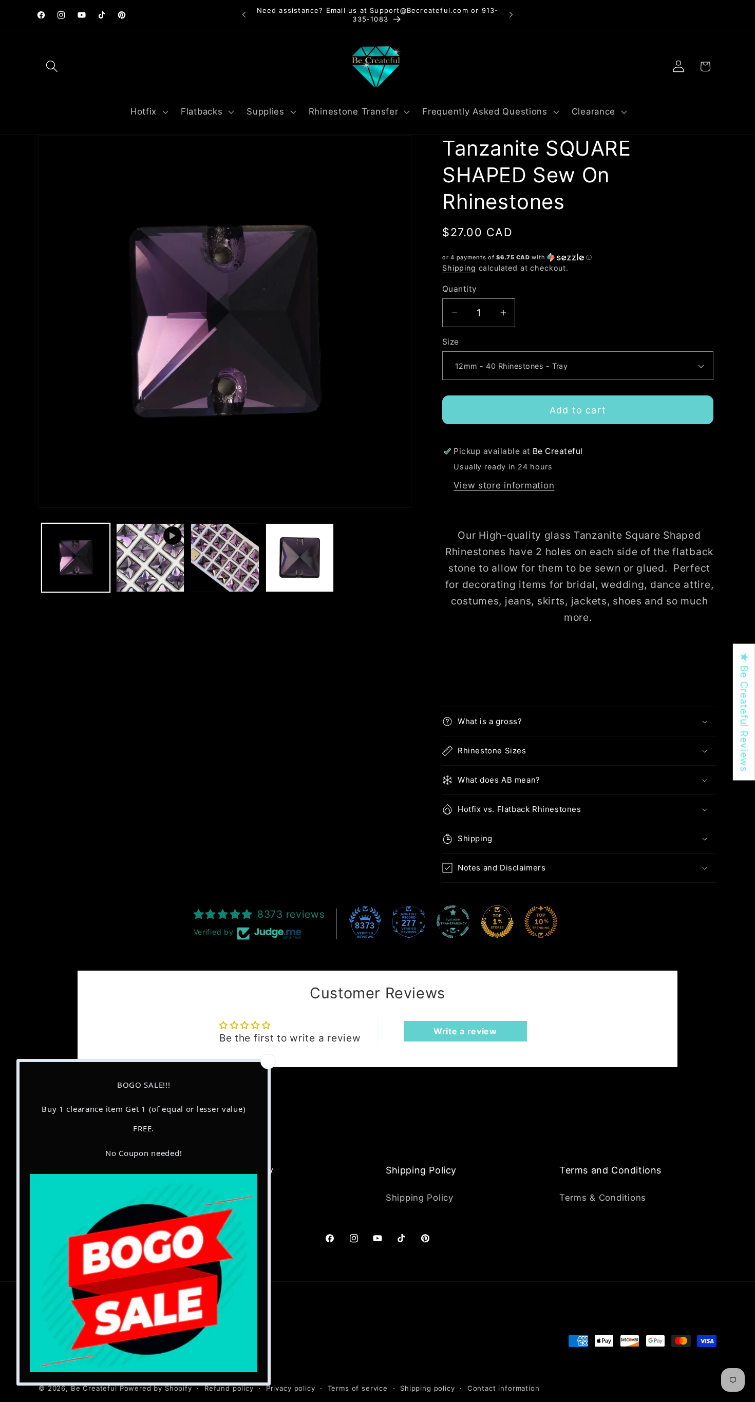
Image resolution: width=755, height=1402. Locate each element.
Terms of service (358, 1388)
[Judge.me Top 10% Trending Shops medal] (540, 921)
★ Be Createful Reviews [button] (744, 712)
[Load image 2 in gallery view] (225, 557)
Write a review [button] (465, 1031)
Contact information (503, 1388)
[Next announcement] (511, 15)
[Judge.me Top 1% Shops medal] (497, 921)
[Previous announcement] (244, 15)
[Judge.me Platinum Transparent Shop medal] (453, 921)
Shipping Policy (420, 1197)
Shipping (459, 267)
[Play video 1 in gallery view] (150, 557)
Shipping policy (427, 1388)
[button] (52, 66)
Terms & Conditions (602, 1197)
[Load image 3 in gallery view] (300, 557)
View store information (504, 485)
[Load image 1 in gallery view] (76, 557)
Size (450, 342)
